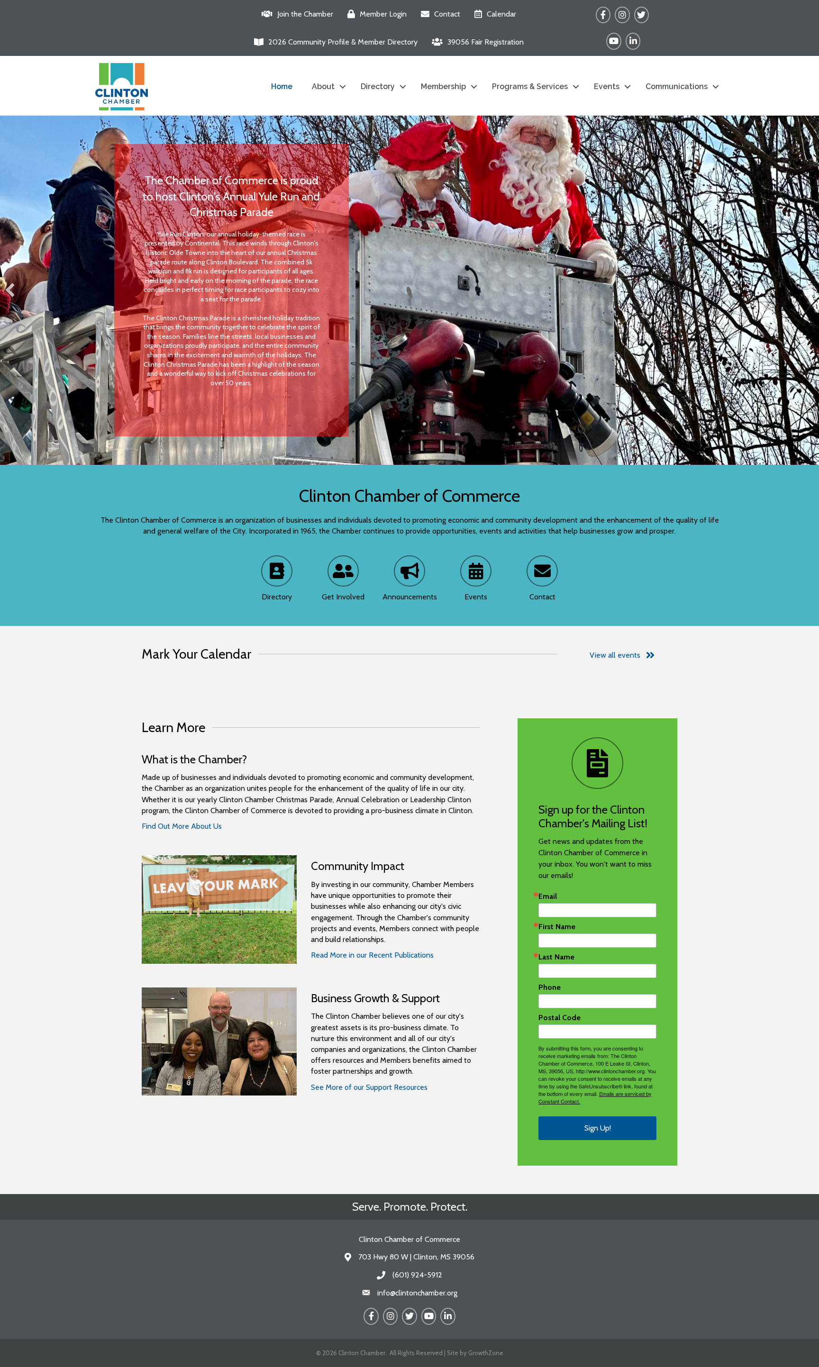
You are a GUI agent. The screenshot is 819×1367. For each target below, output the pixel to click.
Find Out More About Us (182, 826)
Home (281, 86)
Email (547, 896)
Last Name (556, 957)
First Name (556, 927)
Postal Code (559, 1018)
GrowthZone (485, 1353)
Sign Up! (597, 1127)
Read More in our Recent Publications (372, 955)
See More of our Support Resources (369, 1087)
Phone (549, 987)
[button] (10, 290)
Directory (378, 86)
